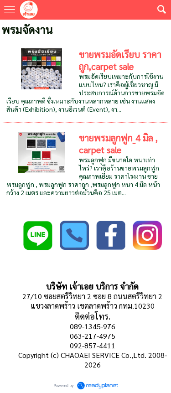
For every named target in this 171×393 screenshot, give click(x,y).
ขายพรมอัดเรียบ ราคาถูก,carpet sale (120, 60)
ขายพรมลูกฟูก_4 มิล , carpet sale (118, 143)
